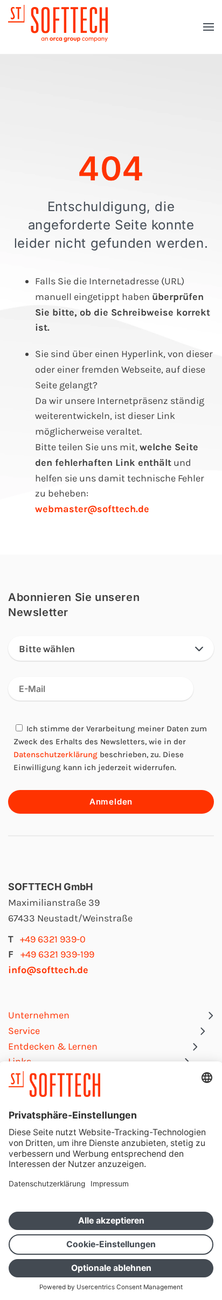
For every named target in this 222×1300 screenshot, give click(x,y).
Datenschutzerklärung (55, 754)
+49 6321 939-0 (53, 939)
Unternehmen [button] (39, 1015)
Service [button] (24, 1031)
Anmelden (111, 801)
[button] (208, 27)
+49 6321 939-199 (57, 954)
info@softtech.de (48, 970)
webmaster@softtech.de (92, 509)
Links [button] (19, 1061)
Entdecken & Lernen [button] (53, 1046)
